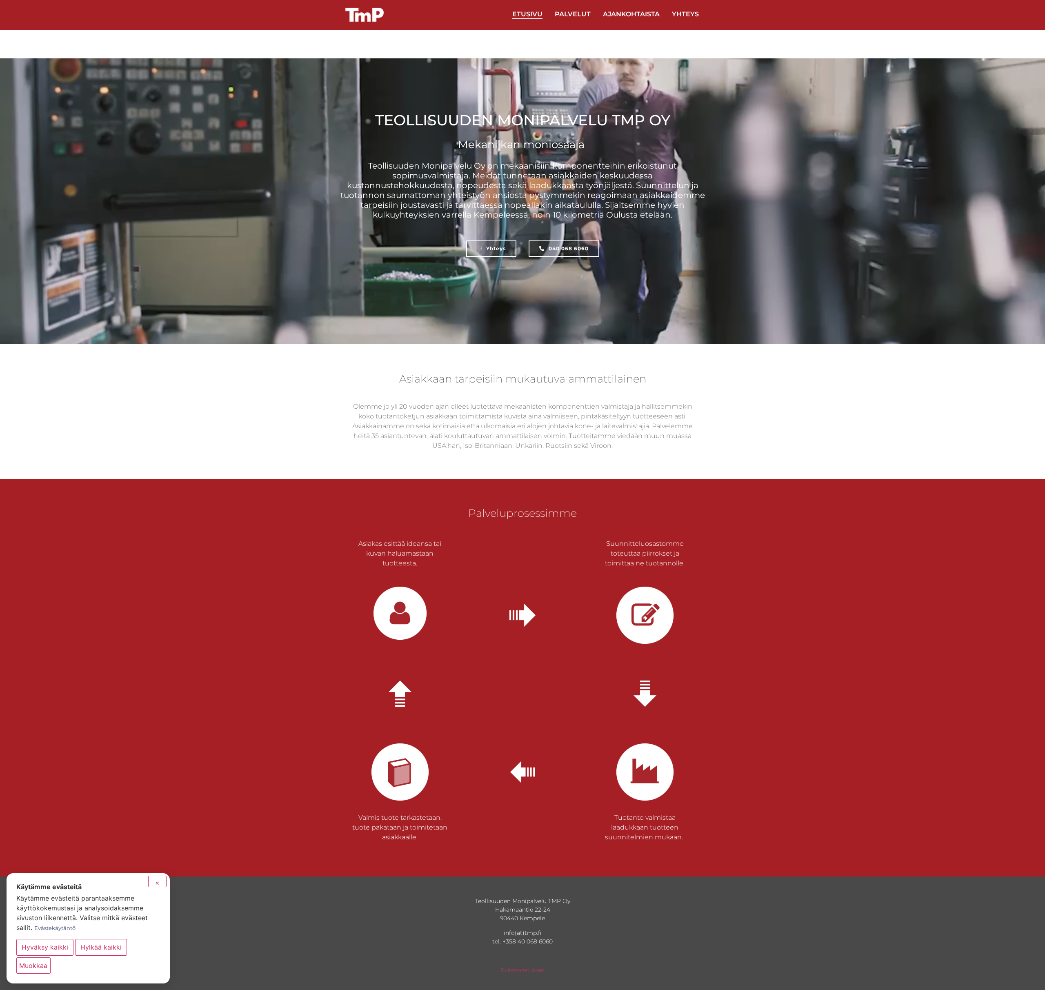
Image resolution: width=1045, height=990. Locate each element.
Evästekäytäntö (55, 928)
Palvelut (573, 14)
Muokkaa (33, 965)
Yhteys (685, 14)
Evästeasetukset (522, 970)
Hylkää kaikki (101, 947)
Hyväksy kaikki (45, 947)
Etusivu (527, 14)
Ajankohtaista (631, 14)
